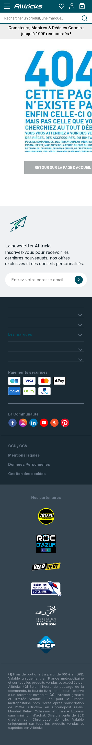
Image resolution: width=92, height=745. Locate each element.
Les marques (20, 334)
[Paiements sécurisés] (28, 386)
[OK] (79, 280)
